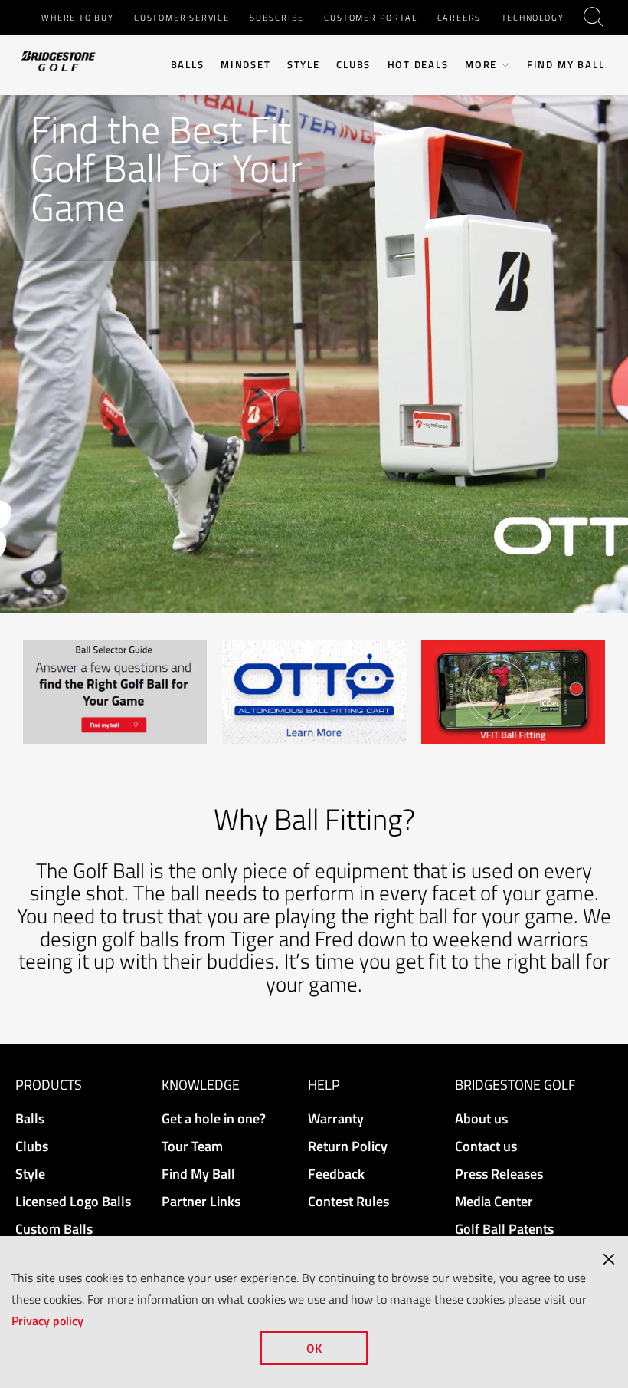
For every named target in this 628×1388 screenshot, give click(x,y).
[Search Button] (595, 17)
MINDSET (246, 65)
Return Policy (348, 1146)
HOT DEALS (418, 65)
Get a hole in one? (214, 1118)
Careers (459, 17)
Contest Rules (348, 1201)
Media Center (494, 1201)
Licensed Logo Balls (73, 1201)
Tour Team (192, 1146)
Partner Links (201, 1201)
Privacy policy (47, 1320)
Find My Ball (566, 65)
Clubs (353, 65)
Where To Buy (77, 17)
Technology (533, 17)
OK (314, 1348)
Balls (187, 65)
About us (481, 1118)
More (481, 65)
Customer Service (182, 17)
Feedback (336, 1173)
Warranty (336, 1118)
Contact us (486, 1146)
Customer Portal (370, 17)
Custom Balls (54, 1229)
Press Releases (499, 1173)
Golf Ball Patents (504, 1229)
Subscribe (277, 17)
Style (303, 65)
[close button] (609, 1259)
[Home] (58, 59)
